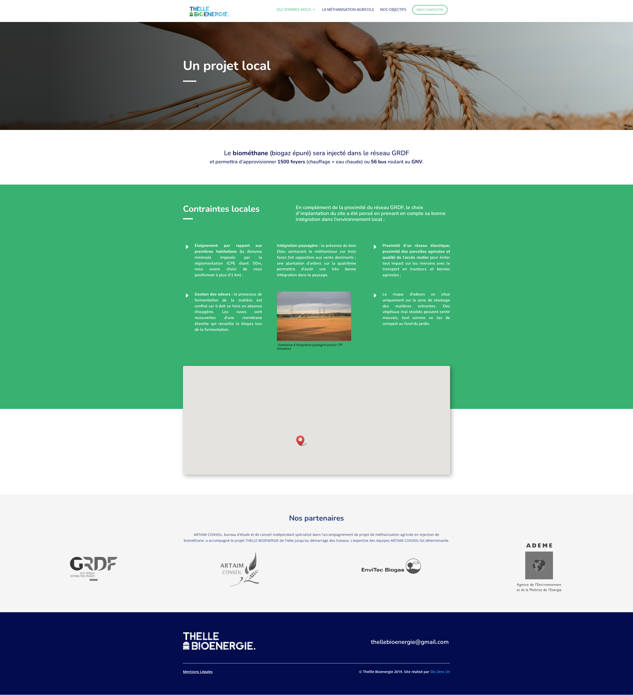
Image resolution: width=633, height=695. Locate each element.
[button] (302, 440)
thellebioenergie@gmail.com (410, 642)
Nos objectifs (393, 10)
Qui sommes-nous (293, 10)
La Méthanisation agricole (348, 10)
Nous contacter (430, 10)
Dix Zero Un (440, 671)
